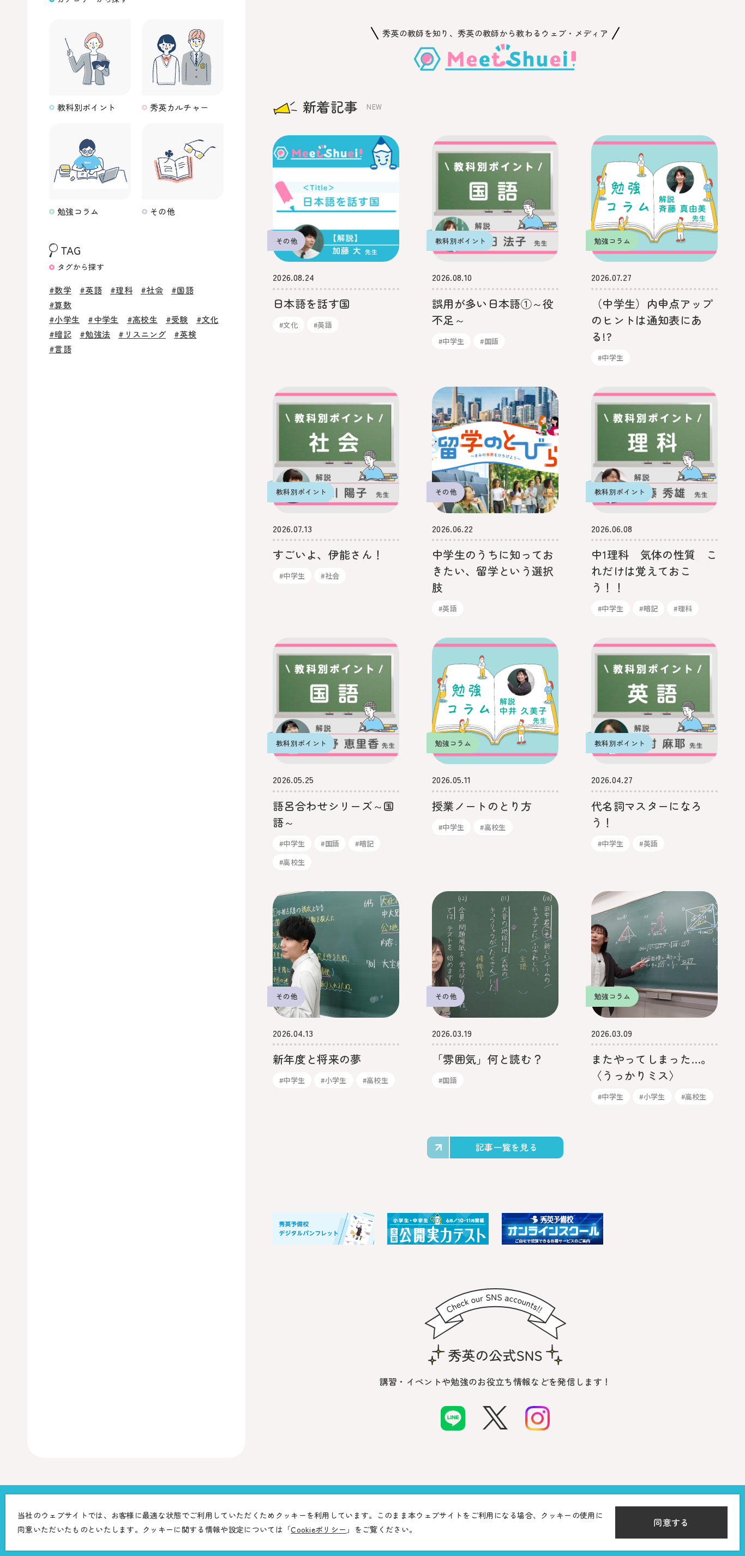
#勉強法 (95, 334)
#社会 (152, 290)
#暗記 (60, 334)
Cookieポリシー (318, 1529)
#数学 (60, 290)
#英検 (185, 334)
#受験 (177, 319)
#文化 (207, 319)
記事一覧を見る (507, 1147)
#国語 (182, 290)
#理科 (121, 290)
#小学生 (64, 319)
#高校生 (142, 319)
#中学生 (103, 319)
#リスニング (142, 334)
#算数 (60, 304)
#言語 (60, 349)
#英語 (91, 290)
